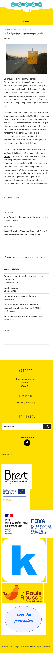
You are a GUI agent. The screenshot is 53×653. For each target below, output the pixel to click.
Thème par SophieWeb (41, 646)
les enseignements (33, 166)
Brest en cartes (11, 288)
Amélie (28, 30)
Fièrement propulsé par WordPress (15, 646)
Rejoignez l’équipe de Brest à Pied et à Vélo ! (24, 316)
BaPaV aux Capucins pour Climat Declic (22, 296)
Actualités (13, 198)
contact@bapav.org (26, 403)
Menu (27, 22)
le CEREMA (33, 116)
